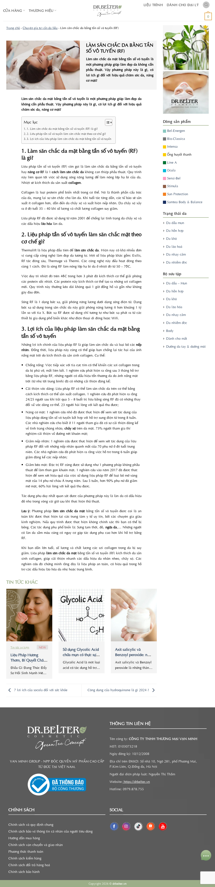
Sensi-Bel (173, 178)
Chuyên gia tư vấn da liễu (40, 27)
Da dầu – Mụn (176, 283)
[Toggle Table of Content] (106, 122)
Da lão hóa (174, 306)
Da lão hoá (174, 246)
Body (169, 330)
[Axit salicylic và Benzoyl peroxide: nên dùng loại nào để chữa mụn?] (134, 615)
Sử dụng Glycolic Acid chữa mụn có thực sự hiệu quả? (81, 654)
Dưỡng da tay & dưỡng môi (186, 346)
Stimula (172, 185)
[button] (206, 4)
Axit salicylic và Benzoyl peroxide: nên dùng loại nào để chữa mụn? (133, 657)
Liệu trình (153, 4)
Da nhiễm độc (176, 262)
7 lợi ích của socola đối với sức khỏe (40, 689)
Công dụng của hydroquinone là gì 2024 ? (119, 689)
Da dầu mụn (175, 222)
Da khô (171, 238)
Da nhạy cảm (176, 254)
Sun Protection (177, 193)
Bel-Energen (175, 130)
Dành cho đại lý (183, 4)
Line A (171, 162)
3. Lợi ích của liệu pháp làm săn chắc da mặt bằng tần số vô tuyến (69, 139)
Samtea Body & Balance (184, 201)
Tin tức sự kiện (19, 647)
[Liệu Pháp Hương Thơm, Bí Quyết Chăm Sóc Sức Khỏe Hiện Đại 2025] (29, 615)
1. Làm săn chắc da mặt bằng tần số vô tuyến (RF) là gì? (62, 128)
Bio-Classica (175, 138)
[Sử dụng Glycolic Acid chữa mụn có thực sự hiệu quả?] (82, 615)
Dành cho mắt (176, 338)
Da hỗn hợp (175, 230)
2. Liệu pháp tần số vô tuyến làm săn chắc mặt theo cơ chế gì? (66, 133)
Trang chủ (13, 27)
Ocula (171, 170)
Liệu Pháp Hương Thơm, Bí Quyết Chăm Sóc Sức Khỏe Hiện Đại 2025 (29, 662)
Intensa (172, 146)
